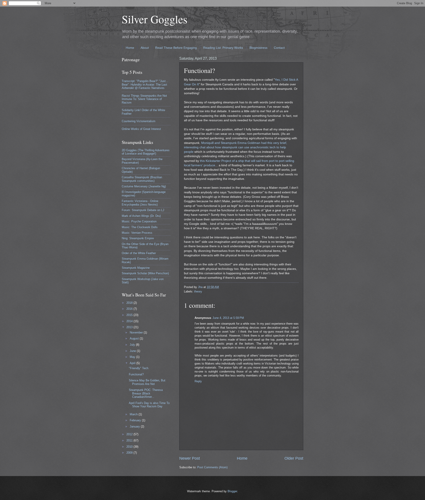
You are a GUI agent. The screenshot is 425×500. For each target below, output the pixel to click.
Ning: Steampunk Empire (138, 238)
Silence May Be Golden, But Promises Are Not (147, 382)
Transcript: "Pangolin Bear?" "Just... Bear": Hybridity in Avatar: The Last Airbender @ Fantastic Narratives (145, 84)
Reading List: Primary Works (223, 47)
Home (130, 47)
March (134, 414)
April (133, 363)
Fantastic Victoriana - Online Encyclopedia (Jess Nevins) (140, 202)
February (136, 420)
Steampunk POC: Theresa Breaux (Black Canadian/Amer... (146, 393)
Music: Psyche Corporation (139, 221)
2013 (129, 327)
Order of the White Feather (139, 253)
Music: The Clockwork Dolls (140, 227)
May (133, 357)
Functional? (136, 374)
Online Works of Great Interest (141, 129)
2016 (129, 308)
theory (198, 291)
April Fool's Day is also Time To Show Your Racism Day (149, 404)
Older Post (293, 458)
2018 (129, 302)
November (137, 332)
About (145, 47)
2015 (129, 315)
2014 (129, 321)
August (135, 338)
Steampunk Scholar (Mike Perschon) (145, 273)
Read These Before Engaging (176, 47)
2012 (129, 434)
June (133, 351)
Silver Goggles (154, 19)
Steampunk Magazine (136, 267)
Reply (198, 381)
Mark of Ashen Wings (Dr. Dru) (141, 216)
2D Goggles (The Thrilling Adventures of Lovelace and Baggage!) (146, 152)
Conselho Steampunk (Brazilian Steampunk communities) (142, 179)
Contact (279, 47)
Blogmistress (258, 47)
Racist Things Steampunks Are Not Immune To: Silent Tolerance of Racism (144, 99)
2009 (129, 452)
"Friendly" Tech (138, 368)
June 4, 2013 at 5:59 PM (228, 318)
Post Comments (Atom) (212, 467)
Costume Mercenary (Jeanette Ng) (144, 186)
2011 (129, 440)
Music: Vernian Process (137, 232)
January (135, 426)
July (133, 344)
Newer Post (189, 458)
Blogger (232, 491)
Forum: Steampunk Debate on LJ (143, 210)
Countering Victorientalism (138, 121)
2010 (129, 446)
